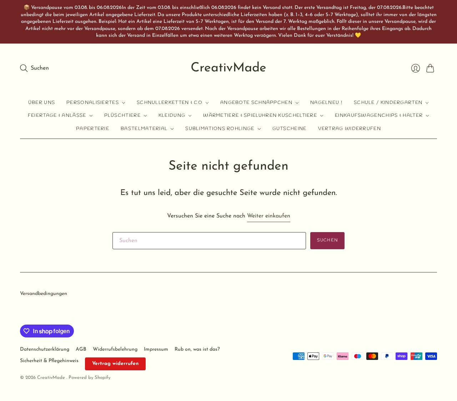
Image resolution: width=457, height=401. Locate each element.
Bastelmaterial (144, 129)
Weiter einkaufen (268, 216)
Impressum (156, 349)
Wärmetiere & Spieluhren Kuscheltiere (260, 115)
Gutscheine (289, 129)
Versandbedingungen (43, 293)
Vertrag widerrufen (349, 129)
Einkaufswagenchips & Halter (379, 115)
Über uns (41, 103)
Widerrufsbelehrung (115, 349)
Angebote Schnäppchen (256, 103)
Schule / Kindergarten (388, 103)
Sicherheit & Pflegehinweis (49, 361)
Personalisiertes (92, 103)
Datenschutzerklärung (44, 349)
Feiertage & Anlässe (57, 115)
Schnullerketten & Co (169, 103)
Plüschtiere (122, 115)
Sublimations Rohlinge (219, 129)
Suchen (327, 240)
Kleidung (172, 115)
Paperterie (92, 129)
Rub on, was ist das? (197, 349)
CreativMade (228, 68)
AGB (81, 349)
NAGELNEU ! (326, 103)
